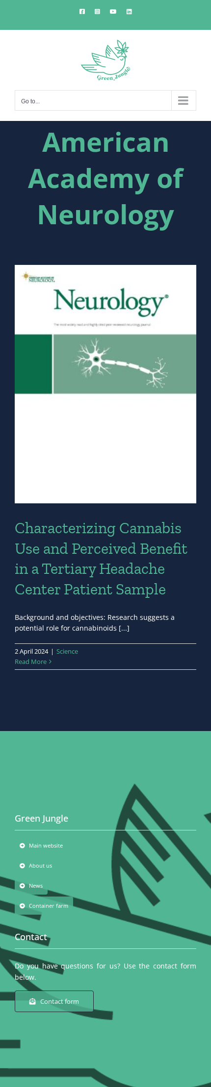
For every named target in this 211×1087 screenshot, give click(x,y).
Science (67, 651)
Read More (31, 661)
